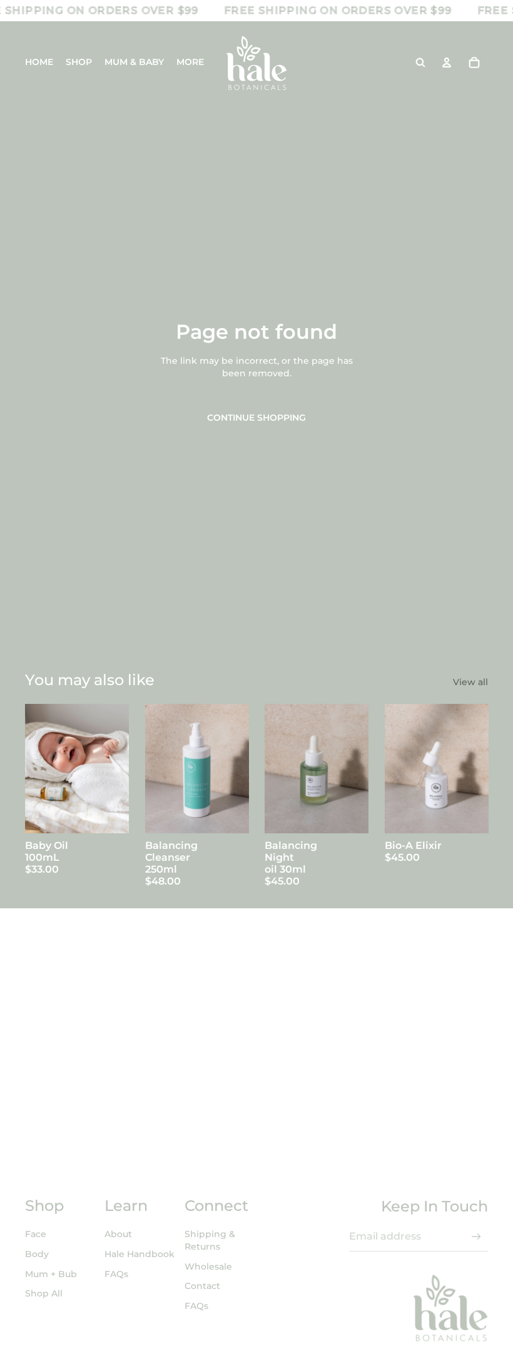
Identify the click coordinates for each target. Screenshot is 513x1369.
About (118, 1234)
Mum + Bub (51, 1274)
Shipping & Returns (210, 1240)
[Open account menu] (446, 62)
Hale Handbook (139, 1254)
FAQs (116, 1274)
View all (470, 682)
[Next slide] (118, 768)
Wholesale (208, 1266)
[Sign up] (476, 1236)
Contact (202, 1285)
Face (35, 1234)
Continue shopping (256, 417)
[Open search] (420, 62)
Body (37, 1254)
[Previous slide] (34, 768)
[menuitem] (190, 62)
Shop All (44, 1293)
